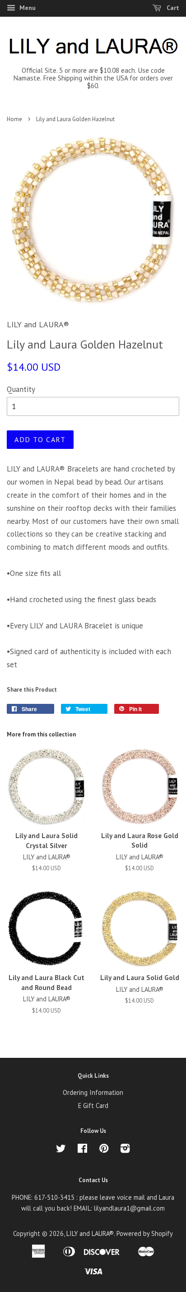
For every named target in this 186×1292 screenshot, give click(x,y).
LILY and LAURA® (90, 1233)
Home (14, 119)
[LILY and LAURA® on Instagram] (125, 1150)
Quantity (21, 389)
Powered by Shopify (144, 1233)
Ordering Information (93, 1092)
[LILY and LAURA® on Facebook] (82, 1150)
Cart (172, 8)
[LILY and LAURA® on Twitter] (61, 1150)
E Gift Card (93, 1105)
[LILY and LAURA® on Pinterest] (104, 1150)
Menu (27, 8)
